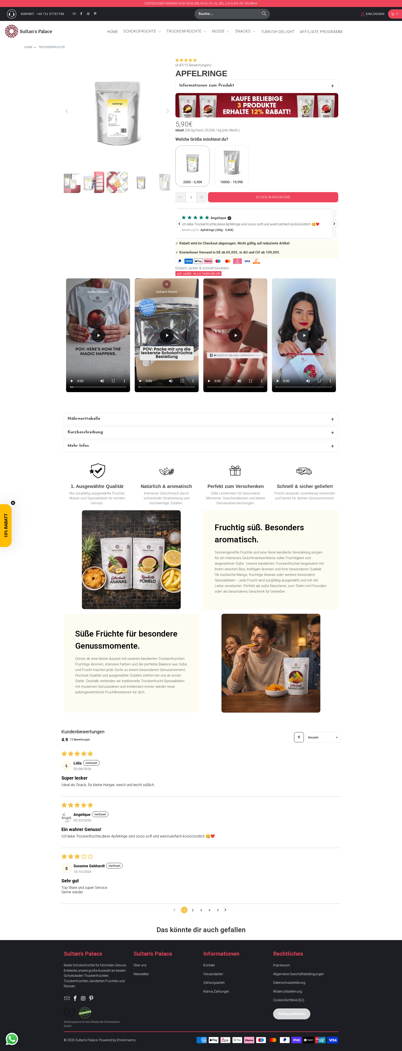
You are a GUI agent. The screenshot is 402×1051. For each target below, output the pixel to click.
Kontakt (209, 965)
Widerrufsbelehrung (287, 991)
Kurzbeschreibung (85, 432)
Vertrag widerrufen (292, 1013)
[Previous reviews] (179, 224)
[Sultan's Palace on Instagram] (88, 14)
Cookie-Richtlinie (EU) (288, 1000)
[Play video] (98, 335)
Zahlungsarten (214, 982)
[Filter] (299, 737)
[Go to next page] (226, 910)
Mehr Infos (78, 446)
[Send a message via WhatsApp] (12, 1039)
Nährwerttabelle (83, 419)
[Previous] (67, 111)
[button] (142, 31)
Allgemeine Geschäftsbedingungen (298, 974)
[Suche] (264, 14)
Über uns (140, 965)
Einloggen (375, 14)
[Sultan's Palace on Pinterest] (95, 14)
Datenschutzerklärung (289, 982)
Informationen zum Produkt (206, 85)
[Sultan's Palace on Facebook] (81, 14)
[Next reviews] (334, 224)
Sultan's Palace (86, 1040)
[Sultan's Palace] (28, 31)
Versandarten (213, 974)
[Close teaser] (13, 502)
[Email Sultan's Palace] (74, 14)
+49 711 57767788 (50, 14)
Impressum (281, 965)
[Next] (167, 111)
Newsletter (141, 974)
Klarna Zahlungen (216, 991)
